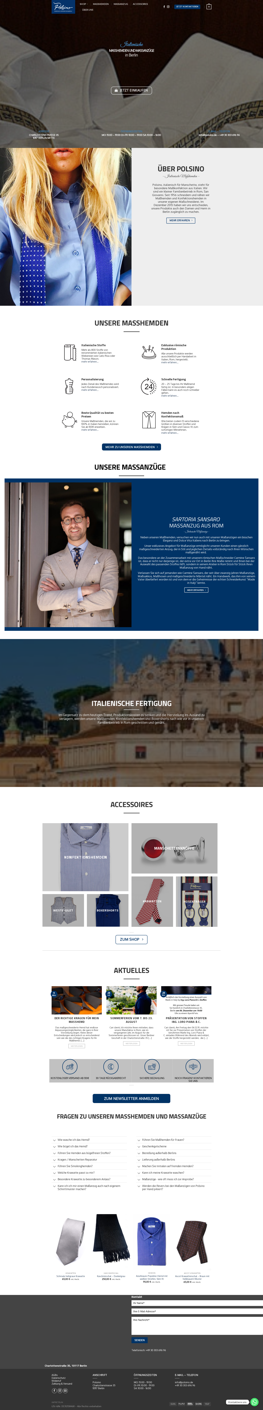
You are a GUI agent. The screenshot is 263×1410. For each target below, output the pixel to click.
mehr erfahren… (90, 361)
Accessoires (140, 4)
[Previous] (52, 1253)
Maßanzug (121, 4)
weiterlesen (77, 1046)
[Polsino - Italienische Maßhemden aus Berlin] (63, 7)
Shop (83, 4)
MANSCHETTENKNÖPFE (174, 848)
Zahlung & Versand (62, 1383)
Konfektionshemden (85, 857)
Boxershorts (107, 910)
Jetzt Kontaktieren (187, 6)
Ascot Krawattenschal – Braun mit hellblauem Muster (192, 1277)
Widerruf (56, 1380)
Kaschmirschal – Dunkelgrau (111, 1276)
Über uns (87, 10)
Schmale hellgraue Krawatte (70, 1276)
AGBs (55, 1375)
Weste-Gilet (63, 910)
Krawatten (152, 901)
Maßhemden (101, 4)
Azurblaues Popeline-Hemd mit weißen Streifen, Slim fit (152, 1277)
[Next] (211, 1253)
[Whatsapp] (254, 1402)
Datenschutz (59, 1377)
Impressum (57, 1402)
